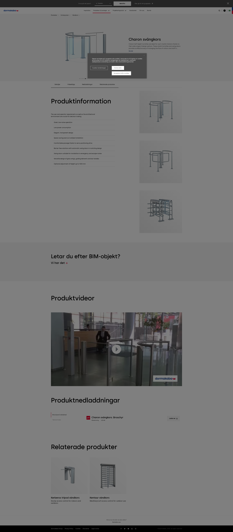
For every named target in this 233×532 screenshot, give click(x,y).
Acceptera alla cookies (121, 73)
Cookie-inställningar (99, 68)
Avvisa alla (118, 68)
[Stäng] (144, 55)
